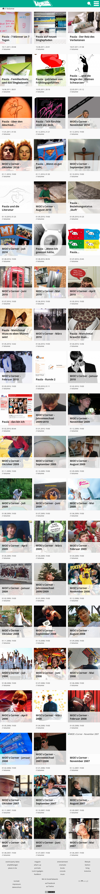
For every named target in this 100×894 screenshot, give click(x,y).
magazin (38, 862)
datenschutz (16, 887)
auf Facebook (50, 883)
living (87, 868)
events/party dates (12, 862)
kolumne (10, 8)
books (62, 868)
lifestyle (87, 862)
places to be (12, 868)
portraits (37, 868)
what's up (37, 865)
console (62, 871)
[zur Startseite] (42, 3)
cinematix (62, 865)
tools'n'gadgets (37, 871)
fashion (87, 865)
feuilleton (37, 874)
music (62, 874)
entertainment (62, 862)
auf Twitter (50, 886)
